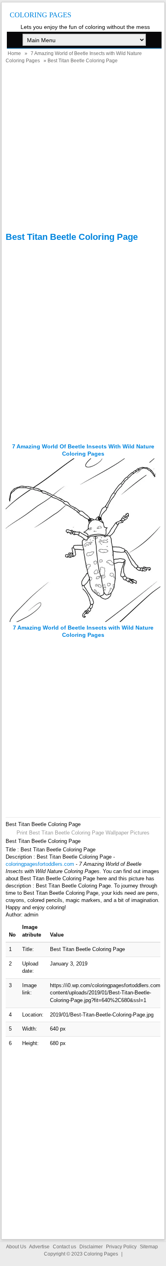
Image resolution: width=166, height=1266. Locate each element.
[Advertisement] (83, 149)
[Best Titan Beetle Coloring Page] (83, 620)
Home (14, 53)
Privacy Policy (121, 1247)
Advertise (39, 1247)
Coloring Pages (40, 15)
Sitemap (149, 1247)
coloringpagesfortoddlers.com (40, 864)
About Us (16, 1247)
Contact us (64, 1247)
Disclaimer (91, 1247)
